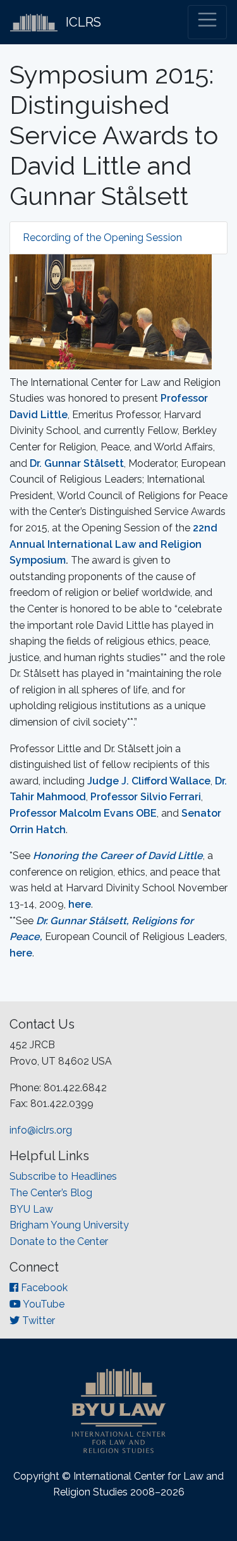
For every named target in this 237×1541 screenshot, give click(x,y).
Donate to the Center (58, 1241)
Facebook (43, 1288)
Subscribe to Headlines (63, 1176)
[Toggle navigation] (207, 22)
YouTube (42, 1304)
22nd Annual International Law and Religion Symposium (113, 544)
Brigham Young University (69, 1225)
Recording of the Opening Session (102, 238)
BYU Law (31, 1209)
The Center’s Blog (50, 1193)
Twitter (37, 1321)
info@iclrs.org (40, 1130)
